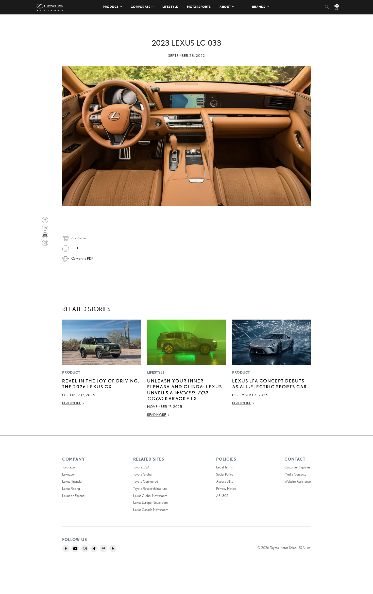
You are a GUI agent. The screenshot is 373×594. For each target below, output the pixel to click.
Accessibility (224, 481)
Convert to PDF (82, 258)
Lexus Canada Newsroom (150, 510)
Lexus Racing (71, 488)
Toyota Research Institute (150, 488)
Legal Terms (224, 467)
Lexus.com (69, 474)
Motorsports (199, 6)
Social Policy (224, 474)
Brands (258, 6)
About (225, 6)
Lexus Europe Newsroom (150, 502)
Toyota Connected (145, 481)
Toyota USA (141, 467)
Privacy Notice (226, 488)
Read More (71, 403)
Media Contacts (295, 474)
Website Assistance (297, 481)
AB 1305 (222, 496)
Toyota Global (142, 474)
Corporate (140, 6)
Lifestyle (170, 6)
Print (75, 248)
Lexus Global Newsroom (150, 496)
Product (110, 6)
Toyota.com (69, 467)
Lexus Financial (72, 481)
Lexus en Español (73, 496)
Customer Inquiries (297, 467)
